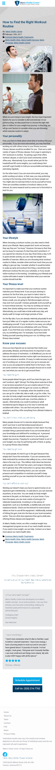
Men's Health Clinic (12, 40)
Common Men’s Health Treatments (19, 37)
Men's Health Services (30, 40)
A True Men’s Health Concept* (17, 595)
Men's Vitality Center (22, 43)
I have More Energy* (14, 635)
